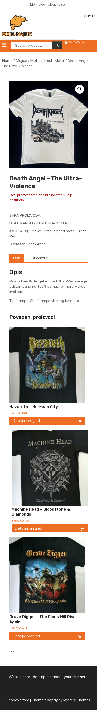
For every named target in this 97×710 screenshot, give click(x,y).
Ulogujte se (56, 4)
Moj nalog (37, 4)
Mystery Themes (76, 700)
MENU (90, 16)
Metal (35, 60)
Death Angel (36, 244)
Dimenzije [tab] (40, 258)
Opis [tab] (17, 258)
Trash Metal (54, 60)
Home (7, 60)
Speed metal (64, 231)
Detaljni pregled (26, 420)
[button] (79, 89)
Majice (21, 60)
